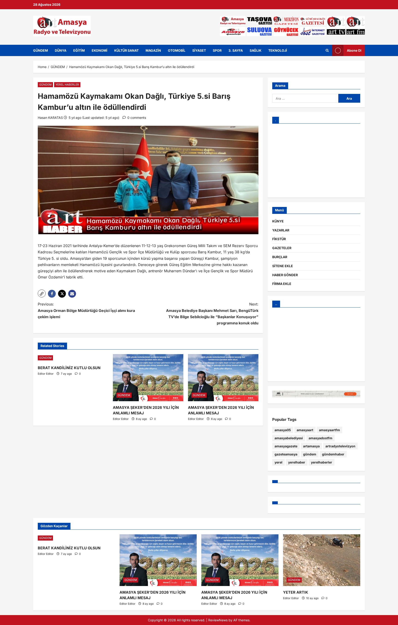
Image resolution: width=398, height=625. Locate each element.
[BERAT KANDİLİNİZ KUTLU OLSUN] (73, 358)
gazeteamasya (286, 454)
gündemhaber (333, 454)
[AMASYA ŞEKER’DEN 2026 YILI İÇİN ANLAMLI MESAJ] (148, 377)
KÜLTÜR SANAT (126, 50)
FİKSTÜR (279, 239)
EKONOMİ (99, 50)
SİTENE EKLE (282, 266)
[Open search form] (327, 50)
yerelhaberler (321, 462)
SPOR (217, 50)
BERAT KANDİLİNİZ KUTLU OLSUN (69, 367)
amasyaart (305, 430)
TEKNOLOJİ (277, 50)
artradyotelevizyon (340, 446)
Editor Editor (46, 373)
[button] (42, 293)
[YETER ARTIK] (321, 560)
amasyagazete (286, 446)
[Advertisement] (316, 160)
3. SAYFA (235, 50)
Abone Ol (354, 50)
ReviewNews (218, 620)
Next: (212, 313)
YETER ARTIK (295, 592)
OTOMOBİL (176, 50)
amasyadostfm (320, 438)
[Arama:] (305, 98)
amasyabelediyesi (289, 438)
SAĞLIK (255, 50)
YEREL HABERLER (67, 84)
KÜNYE (278, 221)
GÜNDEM (40, 50)
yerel (278, 462)
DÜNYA (60, 50)
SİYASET (199, 50)
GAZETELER (281, 248)
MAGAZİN (153, 50)
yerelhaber (296, 462)
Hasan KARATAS (50, 118)
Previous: (86, 310)
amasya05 (283, 430)
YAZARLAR (280, 230)
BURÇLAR (279, 257)
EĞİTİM (79, 50)
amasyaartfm (329, 430)
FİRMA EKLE (281, 284)
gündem (309, 454)
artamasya (311, 446)
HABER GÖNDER (285, 275)
